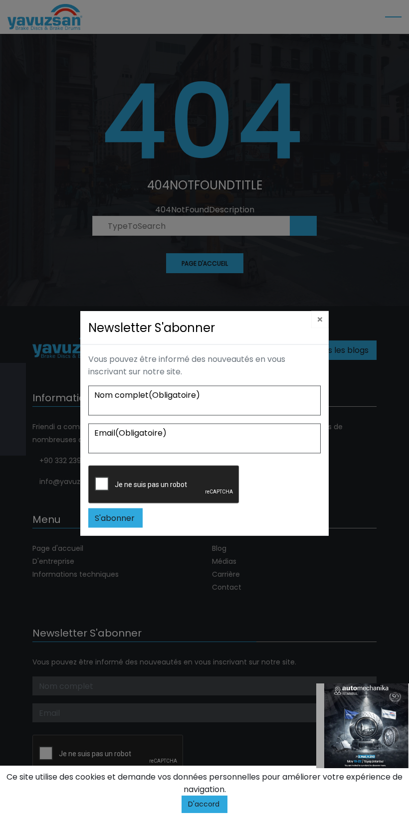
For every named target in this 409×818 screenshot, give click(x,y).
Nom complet (147, 394)
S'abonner (115, 517)
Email (130, 432)
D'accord (203, 804)
